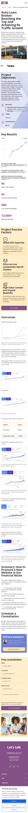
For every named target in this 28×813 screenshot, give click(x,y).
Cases (9, 7)
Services (4, 774)
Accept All (14, 801)
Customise (14, 805)
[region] (14, 799)
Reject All (14, 809)
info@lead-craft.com (14, 753)
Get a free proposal (14, 708)
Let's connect (14, 308)
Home (4, 7)
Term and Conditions (15, 704)
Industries (5, 783)
